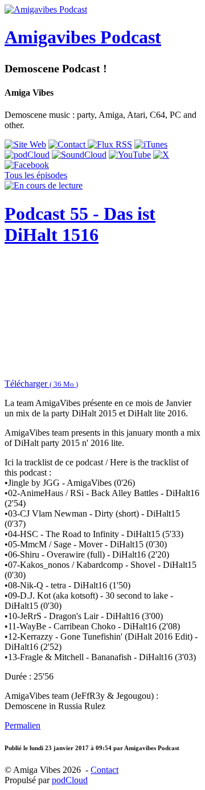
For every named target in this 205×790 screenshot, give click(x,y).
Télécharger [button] (41, 383)
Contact (104, 770)
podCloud (70, 780)
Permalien (22, 725)
